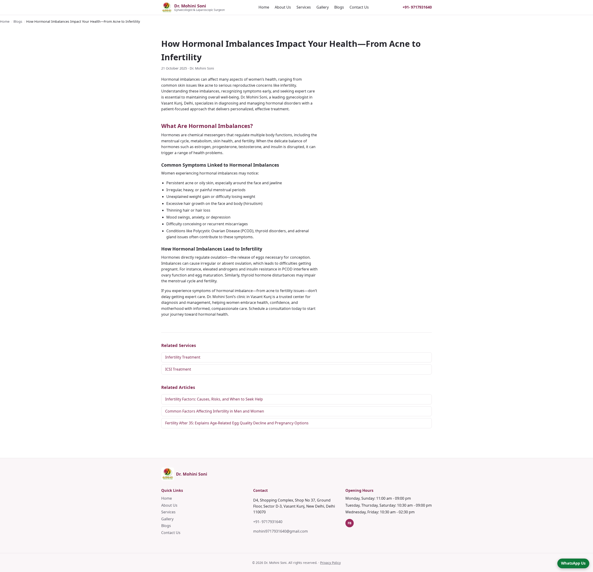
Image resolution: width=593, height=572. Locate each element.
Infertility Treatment (182, 357)
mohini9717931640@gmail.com (280, 531)
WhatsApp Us (573, 563)
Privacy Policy (330, 562)
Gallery (322, 7)
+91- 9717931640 (417, 7)
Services (303, 7)
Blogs (339, 7)
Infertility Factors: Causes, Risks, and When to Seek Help (214, 399)
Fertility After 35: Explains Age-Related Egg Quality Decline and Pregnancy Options (237, 423)
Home (264, 7)
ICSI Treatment (178, 369)
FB (349, 523)
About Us (283, 7)
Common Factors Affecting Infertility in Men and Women (214, 411)
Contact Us (359, 7)
